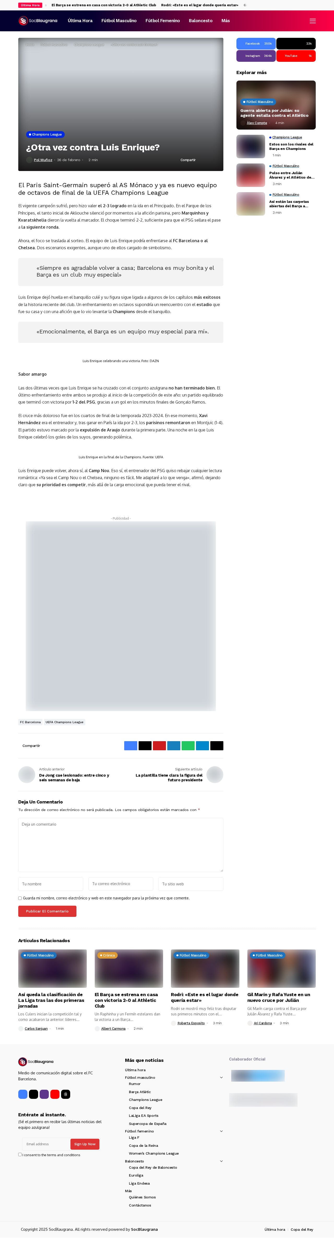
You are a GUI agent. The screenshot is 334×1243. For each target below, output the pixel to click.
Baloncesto (134, 1161)
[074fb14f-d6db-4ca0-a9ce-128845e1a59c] (121, 615)
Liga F (134, 1137)
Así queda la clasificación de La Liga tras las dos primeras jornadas (51, 1000)
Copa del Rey (140, 1108)
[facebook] (303, 5)
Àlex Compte (257, 123)
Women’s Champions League (154, 1153)
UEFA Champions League (65, 722)
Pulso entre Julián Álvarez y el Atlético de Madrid (290, 175)
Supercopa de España (147, 1124)
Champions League (89, 44)
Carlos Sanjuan (36, 1029)
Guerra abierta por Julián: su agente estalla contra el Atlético (274, 113)
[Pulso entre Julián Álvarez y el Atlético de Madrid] (250, 175)
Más (128, 1191)
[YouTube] (54, 1094)
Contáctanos (140, 1205)
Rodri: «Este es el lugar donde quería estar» (190, 5)
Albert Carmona (113, 1029)
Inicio (30, 44)
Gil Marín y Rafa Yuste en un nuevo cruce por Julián (278, 997)
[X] (309, 5)
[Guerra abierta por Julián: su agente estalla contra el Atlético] (276, 105)
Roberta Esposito (191, 1023)
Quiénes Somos (142, 1197)
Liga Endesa (139, 1183)
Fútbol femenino (139, 1131)
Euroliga (136, 1175)
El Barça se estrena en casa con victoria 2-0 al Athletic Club (95, 5)
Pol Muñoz (43, 160)
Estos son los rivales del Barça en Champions (291, 146)
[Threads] (65, 1094)
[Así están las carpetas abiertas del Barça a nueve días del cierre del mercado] (250, 204)
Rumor (135, 1084)
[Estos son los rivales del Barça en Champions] (250, 146)
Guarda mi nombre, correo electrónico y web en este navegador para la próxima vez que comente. (106, 898)
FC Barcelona (30, 722)
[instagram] (314, 5)
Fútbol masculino (54, 44)
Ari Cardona (263, 1023)
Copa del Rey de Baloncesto (153, 1167)
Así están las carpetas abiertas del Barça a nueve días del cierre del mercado (291, 203)
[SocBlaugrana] (37, 21)
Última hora (135, 1070)
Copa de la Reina (143, 1145)
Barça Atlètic (140, 1092)
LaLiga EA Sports (143, 1115)
